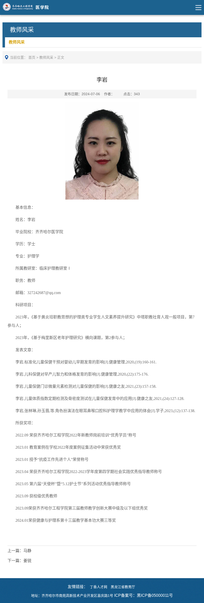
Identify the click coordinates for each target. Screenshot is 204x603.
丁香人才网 (98, 587)
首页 (31, 57)
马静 (19, 551)
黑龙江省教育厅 (123, 587)
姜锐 (19, 561)
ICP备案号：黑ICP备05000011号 (143, 595)
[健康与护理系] (30, 7)
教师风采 (17, 42)
